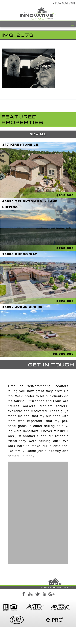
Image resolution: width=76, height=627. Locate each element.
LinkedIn (44, 595)
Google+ (51, 595)
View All (38, 134)
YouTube (30, 595)
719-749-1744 (63, 3)
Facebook (23, 595)
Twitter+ (37, 595)
